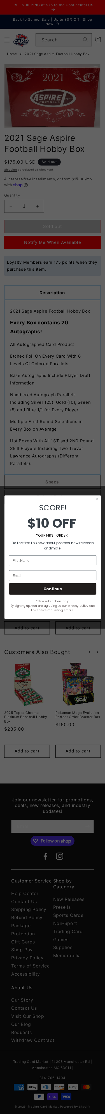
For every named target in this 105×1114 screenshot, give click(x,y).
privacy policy (77, 605)
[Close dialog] (97, 499)
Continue (52, 588)
